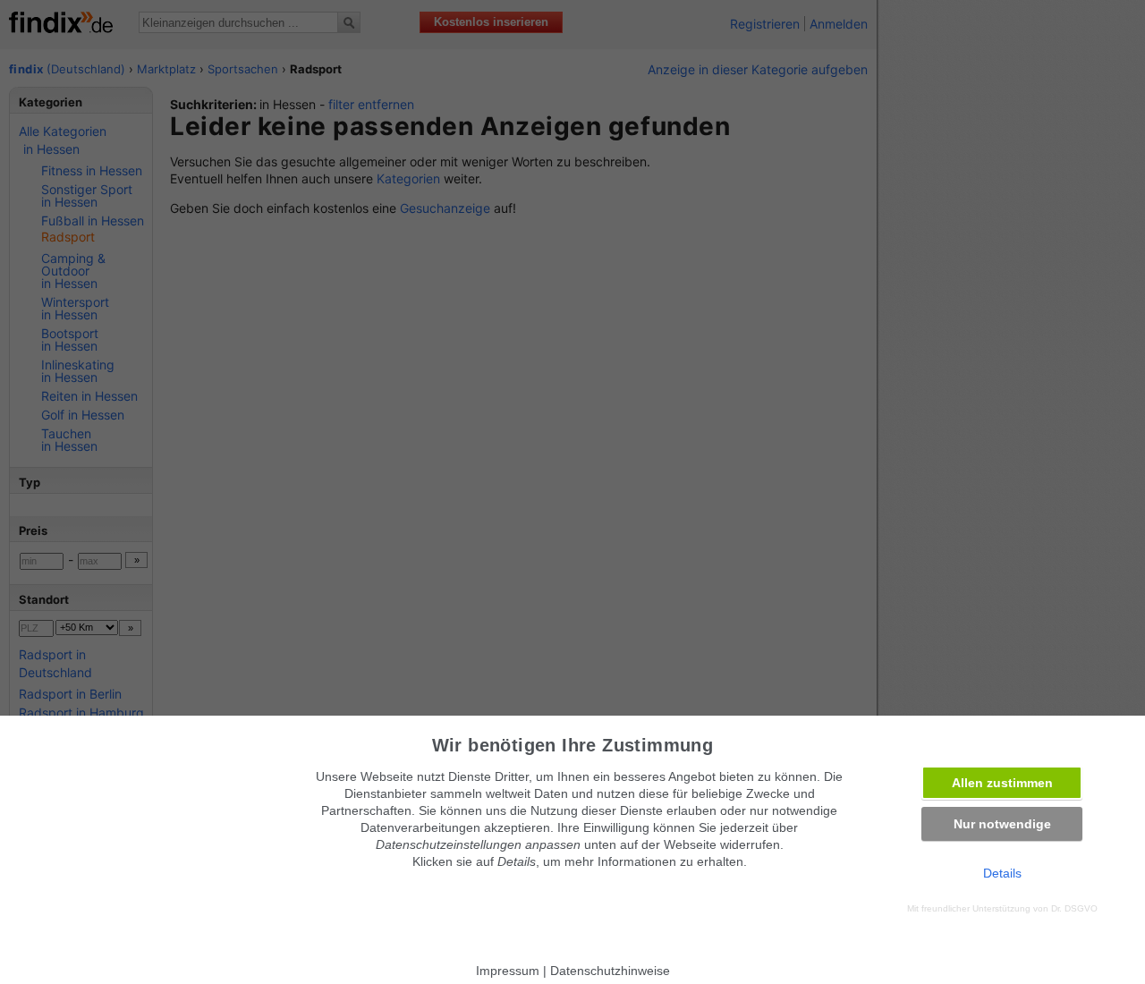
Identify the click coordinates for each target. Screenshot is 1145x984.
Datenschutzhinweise (610, 970)
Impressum (507, 970)
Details (1002, 873)
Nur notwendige (1002, 824)
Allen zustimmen (1002, 783)
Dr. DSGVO (1074, 908)
